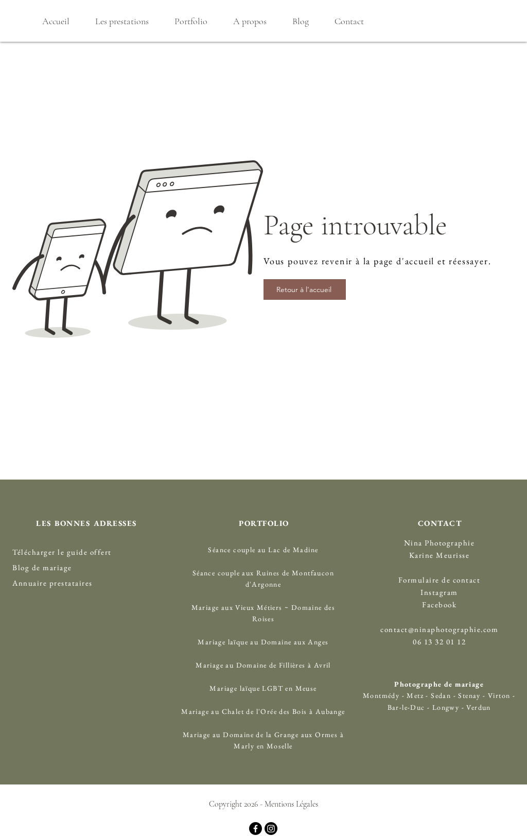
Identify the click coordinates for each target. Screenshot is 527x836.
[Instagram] (271, 828)
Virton (499, 695)
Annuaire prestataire (50, 583)
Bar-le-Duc (406, 707)
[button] (121, 21)
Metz (415, 695)
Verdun (478, 707)
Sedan (440, 695)
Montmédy (381, 695)
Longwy (445, 707)
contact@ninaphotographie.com (439, 629)
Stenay (470, 695)
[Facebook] (255, 828)
